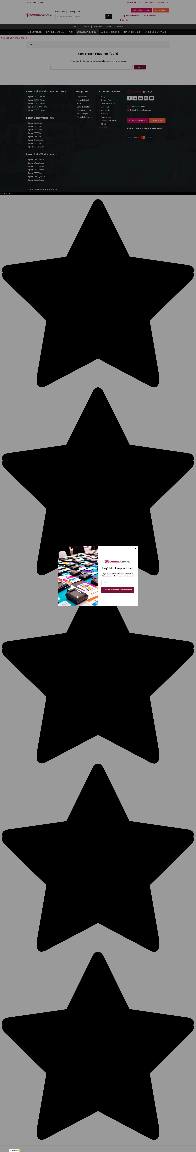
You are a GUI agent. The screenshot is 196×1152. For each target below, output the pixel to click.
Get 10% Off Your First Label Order (118, 590)
